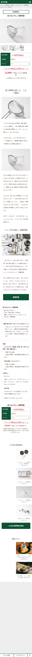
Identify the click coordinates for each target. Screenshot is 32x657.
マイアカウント (20, 655)
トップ (2, 5)
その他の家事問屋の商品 (16, 525)
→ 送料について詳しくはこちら (12, 398)
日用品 (12, 5)
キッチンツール (19, 5)
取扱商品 (7, 5)
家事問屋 (26, 5)
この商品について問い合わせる (16, 78)
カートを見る (6, 655)
